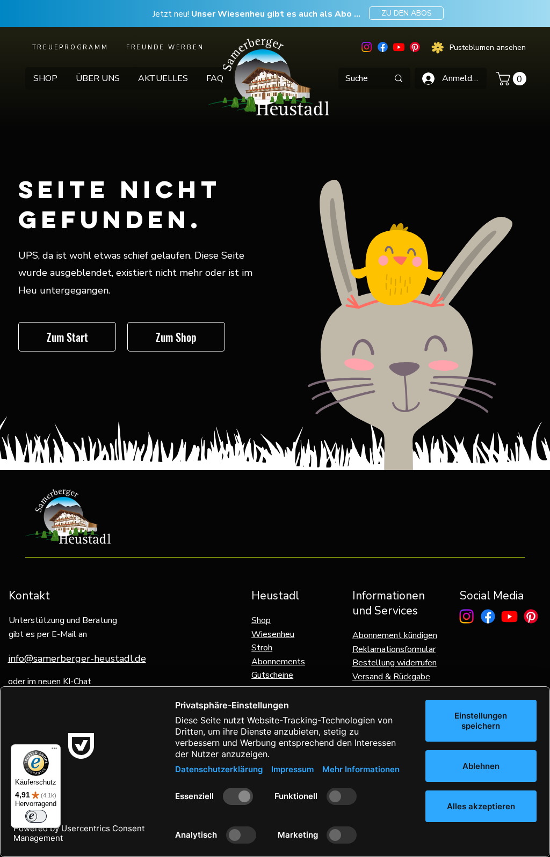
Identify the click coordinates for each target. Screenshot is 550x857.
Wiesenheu (272, 634)
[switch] (36, 816)
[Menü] (54, 750)
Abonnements (278, 662)
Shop (261, 620)
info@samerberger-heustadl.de (77, 658)
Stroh (261, 648)
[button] (513, 78)
